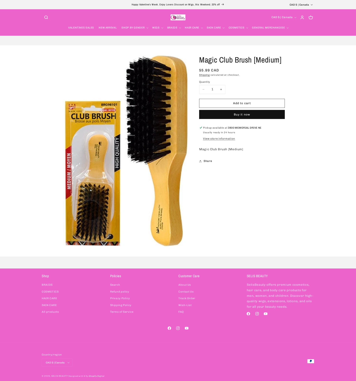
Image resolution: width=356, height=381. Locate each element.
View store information (219, 138)
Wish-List (185, 305)
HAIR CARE (49, 298)
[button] (46, 17)
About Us (184, 284)
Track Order (186, 298)
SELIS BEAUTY (59, 376)
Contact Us (186, 291)
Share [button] (208, 161)
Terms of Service (122, 311)
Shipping (204, 74)
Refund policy (119, 291)
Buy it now (242, 114)
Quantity (204, 81)
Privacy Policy (120, 298)
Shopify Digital (96, 376)
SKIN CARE (49, 305)
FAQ (181, 311)
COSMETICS (50, 291)
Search (115, 284)
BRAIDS (47, 284)
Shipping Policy (120, 305)
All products (50, 311)
